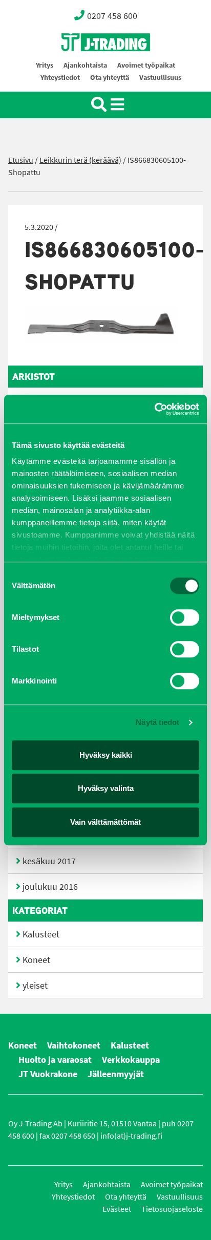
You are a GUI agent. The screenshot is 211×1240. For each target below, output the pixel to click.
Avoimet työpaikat (146, 65)
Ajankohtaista (85, 65)
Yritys (44, 65)
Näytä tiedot (157, 722)
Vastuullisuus (160, 77)
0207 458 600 (112, 16)
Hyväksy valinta (106, 788)
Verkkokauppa (131, 1060)
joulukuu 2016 (50, 887)
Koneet (36, 960)
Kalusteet (41, 934)
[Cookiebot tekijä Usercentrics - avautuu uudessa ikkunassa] (154, 409)
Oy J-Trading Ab (86, 64)
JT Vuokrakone (47, 1074)
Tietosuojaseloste (172, 1209)
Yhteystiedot (60, 77)
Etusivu (20, 160)
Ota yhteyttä (109, 77)
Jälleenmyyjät (116, 1074)
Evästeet (116, 1209)
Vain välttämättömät (105, 822)
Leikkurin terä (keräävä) (80, 160)
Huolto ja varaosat (55, 1060)
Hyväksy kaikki (105, 755)
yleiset (35, 985)
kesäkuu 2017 (49, 861)
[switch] (184, 617)
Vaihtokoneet (73, 1045)
